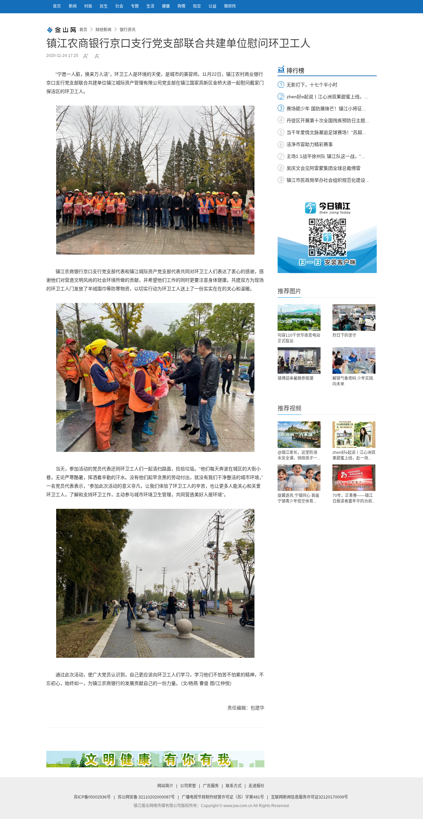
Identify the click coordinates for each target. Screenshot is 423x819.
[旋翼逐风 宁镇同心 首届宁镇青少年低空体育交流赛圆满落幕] (299, 477)
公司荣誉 (188, 786)
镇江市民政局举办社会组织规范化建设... (328, 180)
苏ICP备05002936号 (92, 797)
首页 (57, 6)
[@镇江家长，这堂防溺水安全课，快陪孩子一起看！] (299, 434)
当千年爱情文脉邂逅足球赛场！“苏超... (326, 132)
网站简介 (165, 786)
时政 (88, 6)
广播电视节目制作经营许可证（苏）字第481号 (223, 797)
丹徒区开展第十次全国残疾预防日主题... (328, 120)
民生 (104, 6)
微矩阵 (230, 6)
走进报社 (256, 786)
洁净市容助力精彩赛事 (310, 144)
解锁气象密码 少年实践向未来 (352, 381)
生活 (150, 6)
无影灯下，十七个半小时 (312, 84)
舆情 (181, 6)
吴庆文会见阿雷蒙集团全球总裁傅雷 (324, 168)
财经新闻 (103, 29)
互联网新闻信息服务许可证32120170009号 (309, 797)
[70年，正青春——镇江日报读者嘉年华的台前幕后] (353, 477)
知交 (197, 6)
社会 (119, 6)
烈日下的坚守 (344, 335)
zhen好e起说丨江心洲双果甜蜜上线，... (327, 96)
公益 (213, 6)
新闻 (73, 6)
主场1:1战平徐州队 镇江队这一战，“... (326, 156)
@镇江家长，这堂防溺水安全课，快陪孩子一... (299, 455)
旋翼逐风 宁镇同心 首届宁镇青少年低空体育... (298, 498)
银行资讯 (127, 29)
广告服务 (211, 786)
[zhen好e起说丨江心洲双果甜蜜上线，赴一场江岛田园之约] (353, 434)
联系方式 (234, 786)
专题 (135, 6)
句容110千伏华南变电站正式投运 (299, 338)
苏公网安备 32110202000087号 (146, 797)
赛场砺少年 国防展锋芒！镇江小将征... (326, 108)
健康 (166, 6)
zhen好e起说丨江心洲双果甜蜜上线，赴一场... (353, 455)
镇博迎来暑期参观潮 (295, 378)
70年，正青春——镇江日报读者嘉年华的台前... (353, 498)
